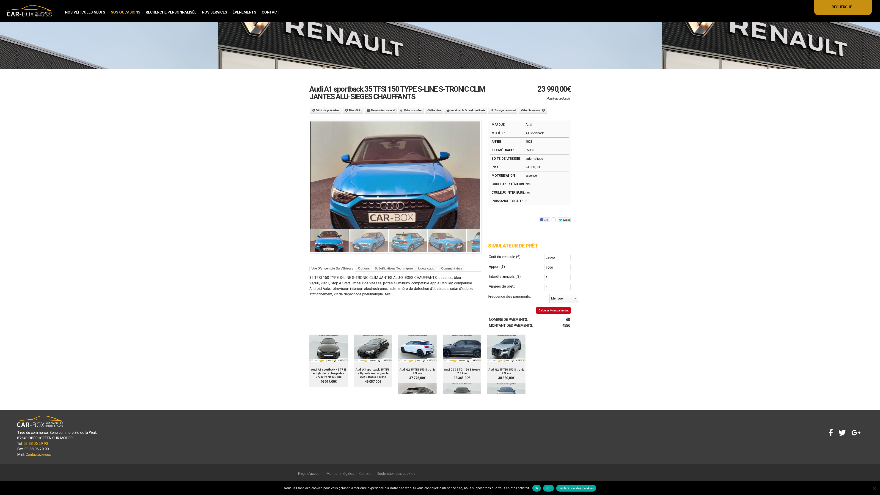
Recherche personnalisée (171, 12)
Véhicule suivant (531, 110)
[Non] (874, 488)
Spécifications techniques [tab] (394, 268)
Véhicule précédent (327, 110)
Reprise (436, 110)
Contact (270, 12)
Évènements (244, 12)
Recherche (842, 7)
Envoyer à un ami (505, 110)
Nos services (214, 12)
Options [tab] (364, 268)
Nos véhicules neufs (85, 12)
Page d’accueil (309, 473)
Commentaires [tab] (451, 268)
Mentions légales (340, 473)
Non (548, 488)
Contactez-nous (38, 454)
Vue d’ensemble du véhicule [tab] (332, 268)
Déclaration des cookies (396, 473)
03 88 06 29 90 (36, 443)
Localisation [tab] (427, 268)
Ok (537, 488)
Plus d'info (355, 110)
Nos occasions (125, 12)
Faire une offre (413, 110)
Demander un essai (383, 110)
